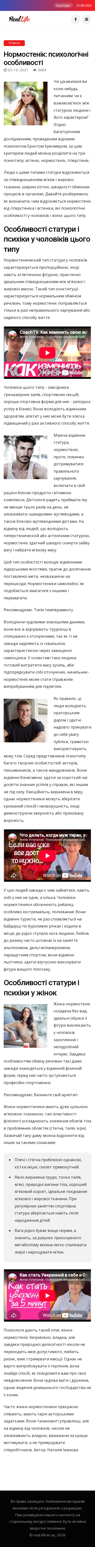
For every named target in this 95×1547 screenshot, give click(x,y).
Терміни (14, 43)
